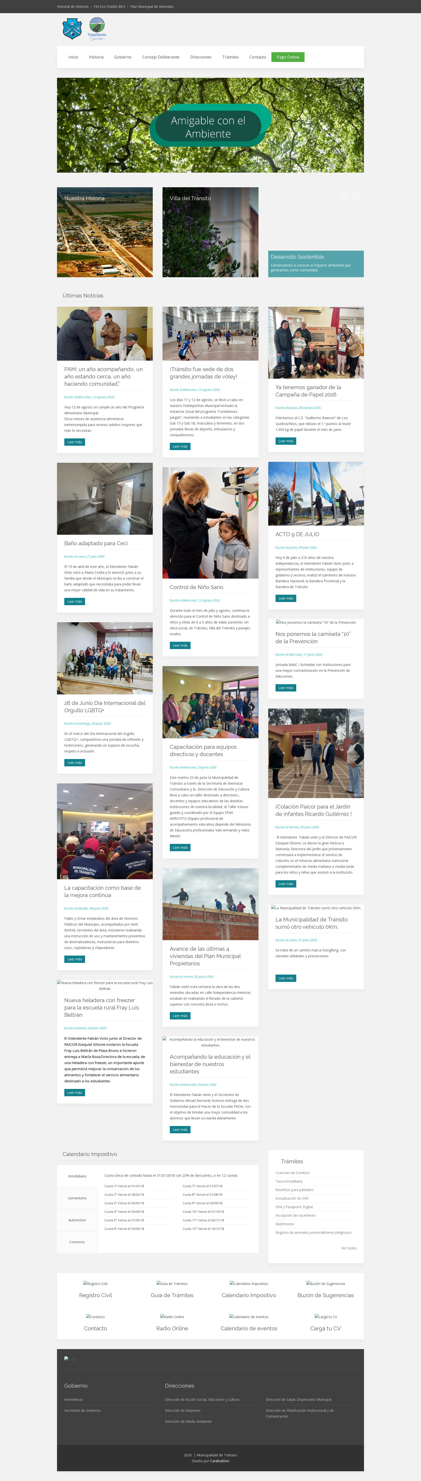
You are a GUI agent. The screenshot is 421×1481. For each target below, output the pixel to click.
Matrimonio (285, 1224)
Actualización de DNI (292, 1198)
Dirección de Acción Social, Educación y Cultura (202, 1399)
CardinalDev (219, 1461)
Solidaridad (222, 167)
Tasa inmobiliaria (289, 1181)
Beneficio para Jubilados (295, 1189)
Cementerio (77, 1198)
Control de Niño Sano (196, 587)
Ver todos (349, 1248)
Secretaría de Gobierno (82, 1410)
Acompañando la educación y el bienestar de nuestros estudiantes (210, 1064)
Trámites (230, 57)
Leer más (74, 442)
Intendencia (73, 1399)
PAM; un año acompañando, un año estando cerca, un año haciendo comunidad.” (103, 376)
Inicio (73, 57)
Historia (96, 57)
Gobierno (123, 57)
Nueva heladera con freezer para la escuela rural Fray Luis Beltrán (101, 1007)
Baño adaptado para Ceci (96, 543)
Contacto (257, 57)
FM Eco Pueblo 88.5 (109, 6)
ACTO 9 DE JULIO (297, 534)
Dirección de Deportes (183, 1410)
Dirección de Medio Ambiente (188, 1421)
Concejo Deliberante (161, 57)
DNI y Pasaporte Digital (294, 1207)
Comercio (77, 1242)
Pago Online (288, 57)
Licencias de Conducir (293, 1172)
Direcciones (200, 57)
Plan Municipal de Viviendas (151, 6)
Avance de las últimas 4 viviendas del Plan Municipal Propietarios (205, 956)
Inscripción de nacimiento (296, 1215)
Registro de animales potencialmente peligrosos (314, 1232)
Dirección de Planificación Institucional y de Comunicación (300, 1413)
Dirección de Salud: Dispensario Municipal (298, 1399)
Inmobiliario (77, 1176)
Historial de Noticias (73, 6)
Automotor (77, 1220)
